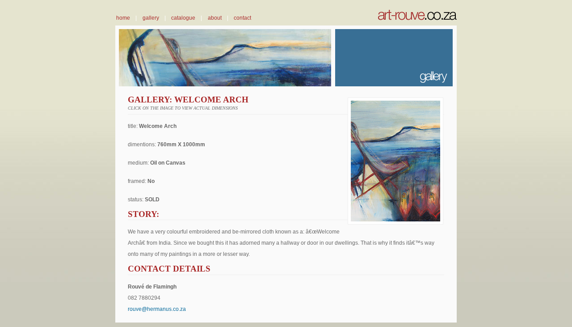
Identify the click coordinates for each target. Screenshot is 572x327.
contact (242, 18)
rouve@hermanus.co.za (157, 309)
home (123, 18)
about (215, 18)
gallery (151, 18)
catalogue (183, 18)
